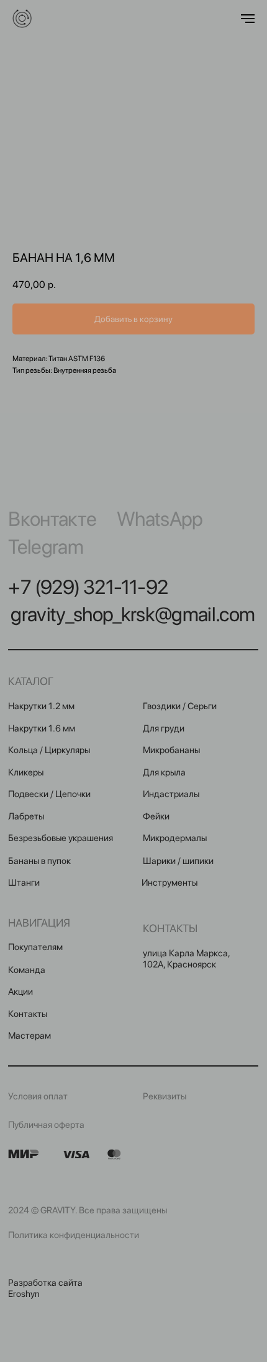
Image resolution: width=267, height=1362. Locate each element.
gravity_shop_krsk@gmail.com (133, 614)
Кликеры (25, 772)
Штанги (24, 882)
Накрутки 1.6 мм (41, 728)
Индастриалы (171, 794)
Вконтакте (52, 519)
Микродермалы (175, 838)
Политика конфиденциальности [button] (73, 1235)
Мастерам (29, 1035)
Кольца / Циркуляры (49, 750)
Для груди (163, 728)
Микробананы (171, 750)
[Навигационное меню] (248, 18)
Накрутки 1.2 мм (41, 706)
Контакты (27, 1013)
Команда (26, 970)
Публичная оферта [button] (46, 1124)
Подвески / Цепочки (49, 794)
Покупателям (35, 947)
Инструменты (169, 882)
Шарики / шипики (178, 861)
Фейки (156, 816)
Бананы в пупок (39, 861)
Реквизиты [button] (164, 1096)
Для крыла (164, 772)
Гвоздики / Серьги (180, 706)
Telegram (45, 547)
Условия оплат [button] (38, 1096)
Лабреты (26, 816)
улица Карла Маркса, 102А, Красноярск (186, 959)
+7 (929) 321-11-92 (88, 587)
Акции (20, 991)
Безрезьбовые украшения (60, 838)
